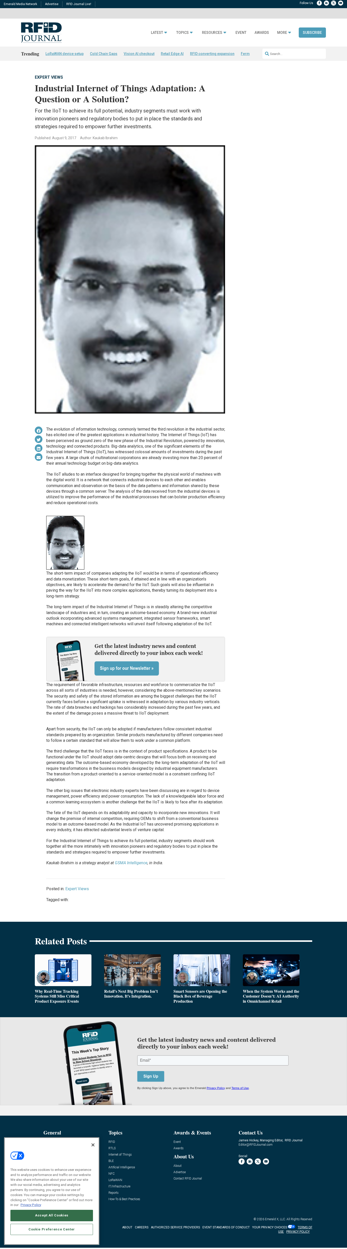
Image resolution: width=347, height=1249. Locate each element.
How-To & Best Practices (124, 1199)
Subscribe (312, 33)
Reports (113, 1193)
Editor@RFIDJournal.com (256, 1144)
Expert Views (49, 77)
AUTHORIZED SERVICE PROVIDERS (175, 1227)
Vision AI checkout (139, 54)
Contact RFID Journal (188, 1178)
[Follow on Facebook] (319, 3)
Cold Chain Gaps (103, 54)
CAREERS (141, 1227)
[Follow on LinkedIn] (326, 3)
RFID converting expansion (212, 54)
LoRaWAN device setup (64, 54)
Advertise (51, 4)
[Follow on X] (333, 3)
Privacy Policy (31, 1205)
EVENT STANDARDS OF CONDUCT (226, 1227)
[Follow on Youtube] (340, 3)
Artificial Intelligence (121, 1167)
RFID (111, 1142)
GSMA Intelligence (131, 862)
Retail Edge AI (172, 54)
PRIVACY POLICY (298, 1231)
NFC (111, 1173)
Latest (157, 33)
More (282, 33)
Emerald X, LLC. (275, 1219)
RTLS (112, 1148)
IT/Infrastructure (119, 1186)
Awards (262, 33)
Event (240, 33)
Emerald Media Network (20, 4)
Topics (182, 33)
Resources (212, 33)
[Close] (93, 1145)
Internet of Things (120, 1154)
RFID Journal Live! (78, 4)
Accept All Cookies (51, 1215)
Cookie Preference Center (51, 1229)
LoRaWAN (115, 1180)
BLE (111, 1161)
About (178, 1166)
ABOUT (127, 1227)
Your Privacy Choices (269, 1227)
